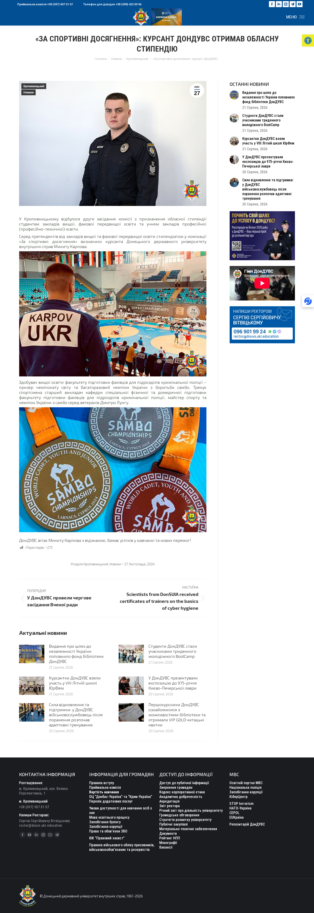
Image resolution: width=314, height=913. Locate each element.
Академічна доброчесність (180, 797)
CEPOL (234, 813)
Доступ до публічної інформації (184, 783)
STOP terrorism (241, 803)
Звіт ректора (169, 806)
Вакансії (165, 847)
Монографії (168, 843)
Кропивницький (33, 86)
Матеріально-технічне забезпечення (188, 829)
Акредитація (169, 801)
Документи (168, 833)
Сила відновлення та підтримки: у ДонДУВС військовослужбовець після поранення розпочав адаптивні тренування (76, 714)
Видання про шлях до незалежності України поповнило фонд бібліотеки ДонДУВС (76, 654)
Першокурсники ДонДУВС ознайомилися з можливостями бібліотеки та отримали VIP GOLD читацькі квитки (177, 714)
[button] (308, 40)
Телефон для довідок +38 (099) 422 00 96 (112, 4)
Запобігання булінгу (105, 822)
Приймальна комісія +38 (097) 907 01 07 (45, 4)
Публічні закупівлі (173, 824)
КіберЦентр (238, 797)
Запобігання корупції (105, 826)
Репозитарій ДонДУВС (247, 824)
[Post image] (31, 654)
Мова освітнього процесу (109, 817)
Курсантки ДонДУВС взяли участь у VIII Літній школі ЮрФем (75, 683)
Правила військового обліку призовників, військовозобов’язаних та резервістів (121, 847)
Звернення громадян (175, 787)
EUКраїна (236, 817)
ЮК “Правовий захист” (107, 838)
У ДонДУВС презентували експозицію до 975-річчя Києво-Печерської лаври (173, 683)
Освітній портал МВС (246, 783)
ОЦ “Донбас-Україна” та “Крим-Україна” (120, 797)
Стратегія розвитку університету (185, 820)
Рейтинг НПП (169, 838)
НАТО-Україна (240, 808)
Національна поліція (245, 787)
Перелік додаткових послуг (111, 801)
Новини (28, 92)
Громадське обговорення (179, 815)
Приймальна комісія (105, 787)
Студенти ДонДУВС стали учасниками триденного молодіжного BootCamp (172, 651)
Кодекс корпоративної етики (182, 792)
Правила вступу (101, 783)
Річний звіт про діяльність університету (191, 810)
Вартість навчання (104, 792)
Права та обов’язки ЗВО (108, 831)
